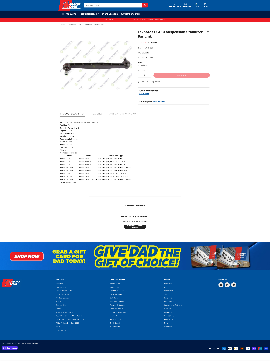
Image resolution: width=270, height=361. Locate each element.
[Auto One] (71, 5)
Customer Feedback (118, 291)
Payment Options (117, 301)
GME (166, 287)
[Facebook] (220, 284)
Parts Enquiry (115, 319)
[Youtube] (233, 284)
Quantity (141, 70)
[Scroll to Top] (265, 349)
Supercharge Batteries (173, 305)
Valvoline (168, 327)
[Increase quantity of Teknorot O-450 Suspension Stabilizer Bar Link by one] (149, 75)
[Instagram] (227, 284)
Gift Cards (114, 298)
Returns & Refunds (117, 305)
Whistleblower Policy (64, 312)
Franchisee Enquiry (64, 291)
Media (58, 309)
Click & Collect (116, 294)
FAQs (58, 327)
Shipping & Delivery (118, 312)
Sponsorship (61, 305)
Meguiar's (168, 312)
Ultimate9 (168, 309)
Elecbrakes (168, 291)
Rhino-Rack (169, 301)
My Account (115, 327)
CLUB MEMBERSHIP (90, 14)
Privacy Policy (61, 330)
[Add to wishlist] (207, 32)
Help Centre (115, 284)
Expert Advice (116, 316)
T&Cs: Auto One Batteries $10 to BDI (71, 319)
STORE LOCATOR (110, 14)
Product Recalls (116, 309)
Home (62, 25)
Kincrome (168, 298)
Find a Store (61, 287)
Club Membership (63, 294)
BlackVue (168, 284)
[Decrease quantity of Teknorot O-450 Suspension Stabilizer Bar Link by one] (140, 75)
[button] (205, 5)
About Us (59, 284)
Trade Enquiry (115, 323)
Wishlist (59, 301)
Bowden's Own (170, 316)
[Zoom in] (128, 33)
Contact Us (114, 287)
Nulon (166, 323)
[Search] (145, 5)
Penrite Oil (168, 319)
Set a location (159, 101)
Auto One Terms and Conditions (69, 316)
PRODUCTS (71, 14)
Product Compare (63, 298)
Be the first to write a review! (135, 226)
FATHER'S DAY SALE (130, 14)
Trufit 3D (167, 294)
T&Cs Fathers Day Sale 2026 (67, 323)
